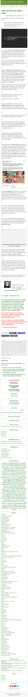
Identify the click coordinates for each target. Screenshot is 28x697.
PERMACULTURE (4, 618)
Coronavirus (6, 468)
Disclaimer (3, 678)
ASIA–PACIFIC (3, 553)
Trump (3, 503)
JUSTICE (2, 550)
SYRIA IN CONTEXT (4, 577)
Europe (9, 474)
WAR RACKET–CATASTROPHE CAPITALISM (9, 551)
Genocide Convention (12, 477)
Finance (4, 476)
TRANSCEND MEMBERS (6, 531)
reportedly (16, 50)
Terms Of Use (3, 677)
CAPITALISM (3, 584)
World (24, 508)
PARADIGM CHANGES (5, 595)
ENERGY (2, 554)
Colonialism (23, 300)
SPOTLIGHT (3, 568)
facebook (5, 335)
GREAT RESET (4, 611)
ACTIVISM (3, 544)
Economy (10, 473)
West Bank (13, 310)
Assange (16, 464)
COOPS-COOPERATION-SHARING (7, 528)
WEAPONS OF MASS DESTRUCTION (8, 533)
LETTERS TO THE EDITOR (6, 631)
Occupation (8, 492)
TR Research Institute (5, 454)
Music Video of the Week (5, 655)
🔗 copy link (13, 335)
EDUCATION (3, 560)
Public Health (10, 497)
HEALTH (2, 591)
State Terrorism (20, 307)
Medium (19, 289)
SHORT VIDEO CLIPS (5, 649)
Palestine (9, 307)
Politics (16, 496)
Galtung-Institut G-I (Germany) (6, 457)
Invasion (15, 484)
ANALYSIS (3, 537)
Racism (15, 497)
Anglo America (14, 463)
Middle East (16, 306)
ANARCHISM (3, 617)
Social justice (7, 500)
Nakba (21, 306)
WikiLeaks (20, 508)
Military (4, 490)
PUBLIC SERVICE (4, 621)
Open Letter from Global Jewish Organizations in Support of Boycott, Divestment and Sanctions (14, 369)
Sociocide (14, 307)
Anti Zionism (4, 464)
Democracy (4, 471)
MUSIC (2, 625)
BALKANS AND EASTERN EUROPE (7, 557)
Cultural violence (18, 301)
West (24, 506)
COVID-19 (18, 468)
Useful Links (3, 675)
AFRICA (2, 543)
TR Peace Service (4, 453)
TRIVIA (2, 622)
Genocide (15, 303)
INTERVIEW (3, 609)
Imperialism (19, 480)
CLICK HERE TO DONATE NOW (14, 383)
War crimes (8, 310)
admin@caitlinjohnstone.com (10, 290)
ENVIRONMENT (4, 585)
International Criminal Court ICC (18, 483)
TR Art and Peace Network (6, 450)
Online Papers (3, 433)
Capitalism (16, 465)
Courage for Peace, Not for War (16, 670)
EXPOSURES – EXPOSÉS (6, 588)
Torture (24, 501)
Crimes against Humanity (7, 301)
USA (12, 309)
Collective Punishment (10, 467)
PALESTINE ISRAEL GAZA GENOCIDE (13, 15)
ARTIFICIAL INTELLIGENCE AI (6, 582)
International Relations (7, 484)
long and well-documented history (11, 75)
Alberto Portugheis (4, 667)
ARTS (2, 608)
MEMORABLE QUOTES (5, 545)
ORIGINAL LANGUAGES (5, 646)
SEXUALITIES (3, 629)
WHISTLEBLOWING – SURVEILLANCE (8, 592)
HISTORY (3, 590)
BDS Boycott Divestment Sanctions (12, 300)
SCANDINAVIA (4, 575)
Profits (24, 496)
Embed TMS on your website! (14, 688)
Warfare (20, 506)
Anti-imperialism (22, 463)
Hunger (13, 480)
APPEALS (3, 570)
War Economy (14, 506)
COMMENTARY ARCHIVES (6, 652)
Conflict (23, 467)
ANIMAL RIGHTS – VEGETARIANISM (8, 632)
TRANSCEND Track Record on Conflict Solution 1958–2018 (12, 443)
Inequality (12, 482)
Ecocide (7, 303)
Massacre (11, 306)
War (3, 506)
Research (24, 497)
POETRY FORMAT (4, 642)
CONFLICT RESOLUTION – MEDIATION (8, 527)
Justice (11, 487)
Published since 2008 (14, 695)
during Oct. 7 (10, 104)
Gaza (11, 303)
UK (6, 503)
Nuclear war (19, 491)
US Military (10, 505)
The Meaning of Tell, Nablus (9, 372)
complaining (14, 153)
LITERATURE (3, 624)
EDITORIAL (3, 514)
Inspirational (17, 482)
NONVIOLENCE (4, 530)
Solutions (18, 500)
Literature (4, 488)
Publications (3, 434)
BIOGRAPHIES (4, 523)
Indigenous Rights (6, 482)
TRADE (2, 614)
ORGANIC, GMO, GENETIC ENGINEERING (9, 597)
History (23, 479)
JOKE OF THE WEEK (5, 645)
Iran (18, 484)
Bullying (11, 465)
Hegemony (18, 479)
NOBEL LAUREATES (5, 526)
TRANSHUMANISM (4, 607)
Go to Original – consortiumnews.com (10, 295)
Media (17, 488)
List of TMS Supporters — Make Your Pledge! (14, 390)
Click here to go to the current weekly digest (11, 363)
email (12, 333)
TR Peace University (5, 451)
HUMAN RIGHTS (4, 538)
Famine (21, 474)
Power (21, 496)
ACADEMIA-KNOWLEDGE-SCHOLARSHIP (9, 581)
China (21, 465)
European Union (15, 474)
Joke (23, 486)
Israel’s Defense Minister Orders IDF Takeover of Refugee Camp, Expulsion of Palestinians (14, 375)
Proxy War (4, 497)
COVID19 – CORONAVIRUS (6, 634)
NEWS (2, 548)
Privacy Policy (3, 679)
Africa (8, 463)
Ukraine (9, 503)
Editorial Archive (4, 431)
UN (12, 503)
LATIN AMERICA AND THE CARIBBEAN (8, 567)
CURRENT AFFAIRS (5, 628)
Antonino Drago (4, 665)
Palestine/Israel (16, 494)
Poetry (12, 496)
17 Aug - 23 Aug (14, 396)
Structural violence (5, 309)
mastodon (22, 333)
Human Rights (7, 480)
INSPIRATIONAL (4, 638)
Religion (19, 497)
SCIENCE (3, 602)
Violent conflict (22, 505)
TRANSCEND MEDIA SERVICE (12, 1)
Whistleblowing (11, 508)
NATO (8, 491)
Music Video (23, 490)
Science (13, 498)
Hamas (19, 303)
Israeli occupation (20, 304)
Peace (3, 496)
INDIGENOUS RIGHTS (5, 594)
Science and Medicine (21, 498)
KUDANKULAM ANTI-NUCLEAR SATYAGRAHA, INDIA (11, 619)
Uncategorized (3, 651)
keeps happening (7, 191)
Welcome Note (3, 436)
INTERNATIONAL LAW (5, 574)
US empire (4, 505)
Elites (13, 473)
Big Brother (23, 464)
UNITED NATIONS (4, 578)
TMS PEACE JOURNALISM (6, 524)
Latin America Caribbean (19, 487)
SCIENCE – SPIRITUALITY (6, 635)
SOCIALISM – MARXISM (5, 587)
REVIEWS (3, 598)
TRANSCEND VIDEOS (5, 518)
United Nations (16, 309)
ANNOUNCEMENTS (5, 521)
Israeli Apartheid (5, 304)
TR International (4, 448)
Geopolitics (21, 477)
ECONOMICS (3, 612)
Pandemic (23, 494)
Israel (22, 303)
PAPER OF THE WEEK (5, 520)
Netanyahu (3, 307)
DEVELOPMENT (4, 615)
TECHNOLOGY (4, 540)
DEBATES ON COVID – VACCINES (7, 601)
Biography (3, 465)
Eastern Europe (18, 471)
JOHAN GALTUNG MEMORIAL (6, 516)
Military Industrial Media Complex (13, 490)
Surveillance (20, 501)
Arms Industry (10, 464)
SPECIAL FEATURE (4, 604)
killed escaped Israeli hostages (13, 70)
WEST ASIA (3, 580)
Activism (4, 463)
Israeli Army (13, 304)
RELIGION (3, 605)
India (24, 480)
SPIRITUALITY (3, 641)
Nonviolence (13, 491)
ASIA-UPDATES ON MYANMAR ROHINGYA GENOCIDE (11, 555)
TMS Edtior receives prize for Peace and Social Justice (11, 441)
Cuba (14, 470)
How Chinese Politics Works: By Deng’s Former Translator (11, 426)
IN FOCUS (3, 541)
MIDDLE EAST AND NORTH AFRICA (8, 571)
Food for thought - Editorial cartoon (13, 476)
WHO (16, 508)
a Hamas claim (15, 144)
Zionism (18, 310)
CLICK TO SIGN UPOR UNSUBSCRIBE (14, 403)
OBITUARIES (3, 644)
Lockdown (8, 488)
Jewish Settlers (4, 306)
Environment (19, 473)
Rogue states (4, 498)
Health (12, 479)
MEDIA (2, 564)
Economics (5, 473)
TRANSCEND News (4, 517)
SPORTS (2, 636)
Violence (15, 505)
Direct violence (11, 471)
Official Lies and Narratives (17, 492)
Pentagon (8, 496)
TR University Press (4, 456)
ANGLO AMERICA (4, 547)
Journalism (5, 487)
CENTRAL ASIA (4, 561)
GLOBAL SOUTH (4, 565)
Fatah (24, 474)
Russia (9, 498)
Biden (19, 464)
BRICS (7, 465)
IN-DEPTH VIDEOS (4, 648)
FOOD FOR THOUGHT (5, 639)
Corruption (12, 468)
